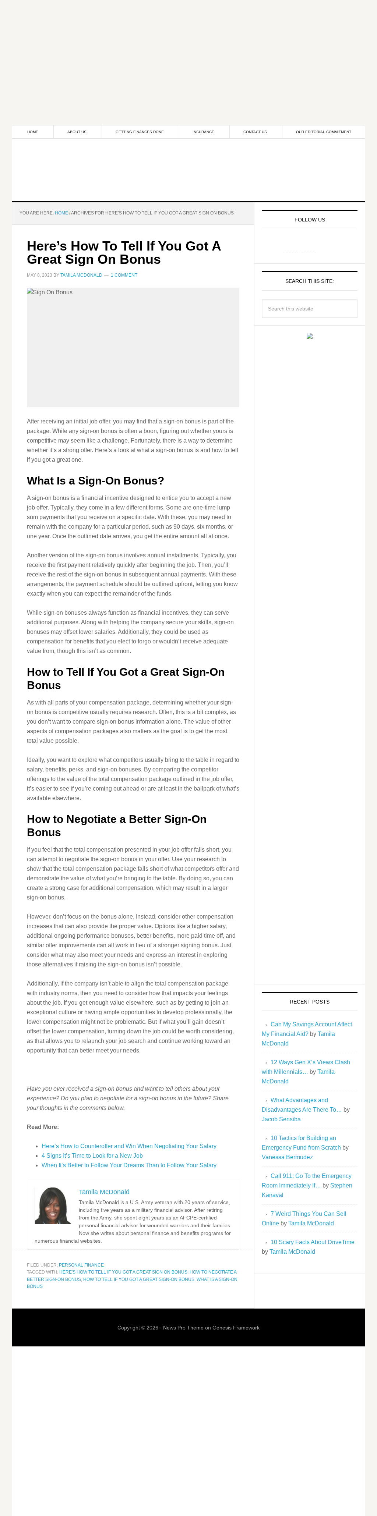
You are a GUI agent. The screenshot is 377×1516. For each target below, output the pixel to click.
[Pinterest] (308, 245)
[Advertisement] (188, 51)
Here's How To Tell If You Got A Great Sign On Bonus (123, 1272)
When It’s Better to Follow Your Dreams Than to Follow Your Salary (129, 1165)
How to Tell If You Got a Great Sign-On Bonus (138, 1279)
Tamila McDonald (311, 1223)
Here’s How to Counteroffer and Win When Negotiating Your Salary (129, 1146)
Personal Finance (81, 1265)
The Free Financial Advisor (188, 170)
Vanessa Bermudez (287, 1157)
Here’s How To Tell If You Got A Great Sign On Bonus (124, 252)
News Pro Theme (183, 1328)
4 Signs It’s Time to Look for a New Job (92, 1156)
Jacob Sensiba (281, 1119)
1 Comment (124, 275)
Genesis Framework (236, 1328)
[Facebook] (290, 245)
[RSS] (325, 245)
